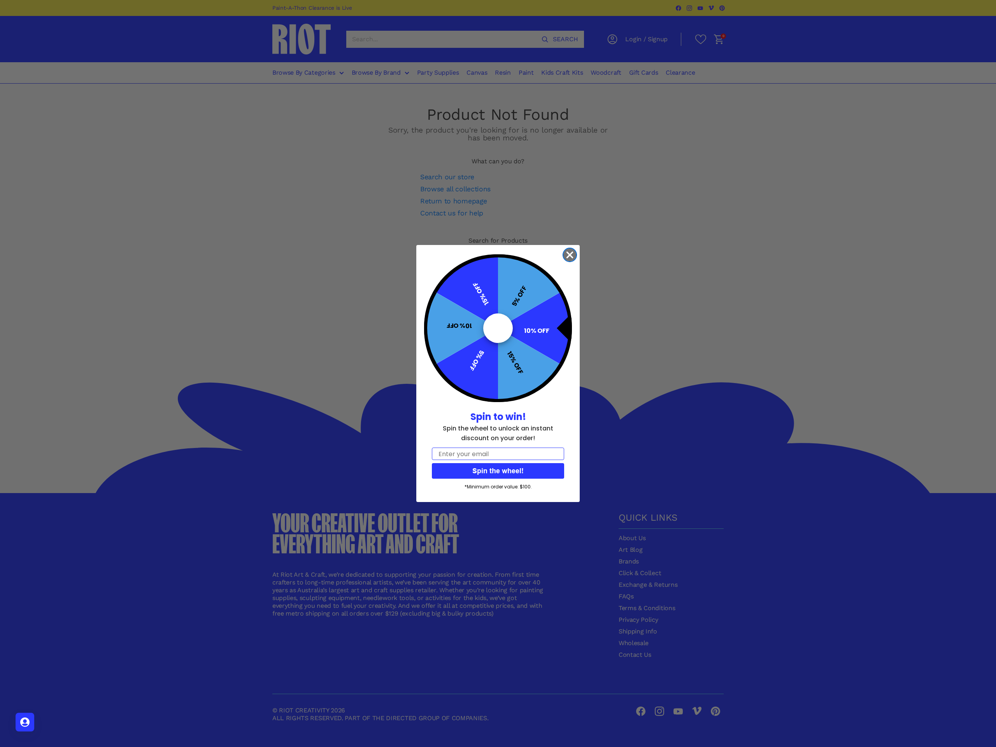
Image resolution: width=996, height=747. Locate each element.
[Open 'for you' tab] (25, 722)
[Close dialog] (570, 255)
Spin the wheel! (498, 471)
